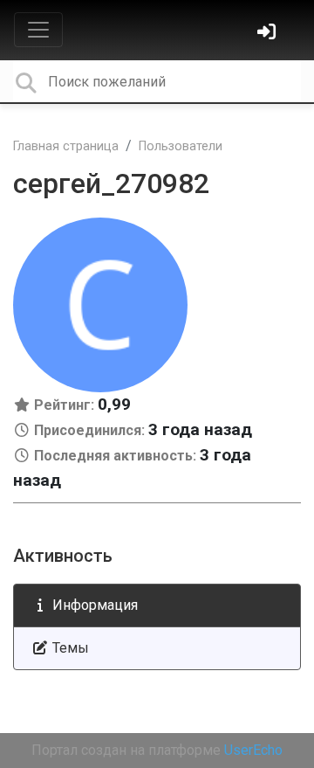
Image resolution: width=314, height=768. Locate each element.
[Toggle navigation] (38, 29)
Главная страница (66, 146)
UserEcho (253, 750)
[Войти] (268, 34)
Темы (69, 648)
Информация (93, 605)
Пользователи (180, 146)
